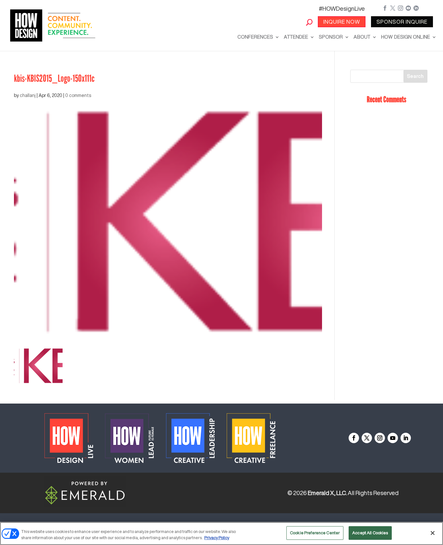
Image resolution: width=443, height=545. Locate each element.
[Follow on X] (367, 438)
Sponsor (331, 36)
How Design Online (405, 36)
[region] (221, 533)
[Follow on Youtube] (393, 438)
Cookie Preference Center (315, 533)
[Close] (432, 533)
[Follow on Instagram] (380, 438)
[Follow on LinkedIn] (406, 438)
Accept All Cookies (370, 533)
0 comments (78, 95)
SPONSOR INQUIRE (402, 21)
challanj (28, 95)
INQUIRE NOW (341, 21)
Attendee (296, 36)
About (361, 36)
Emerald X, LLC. (327, 493)
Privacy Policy (216, 538)
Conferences (255, 36)
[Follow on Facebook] (354, 438)
